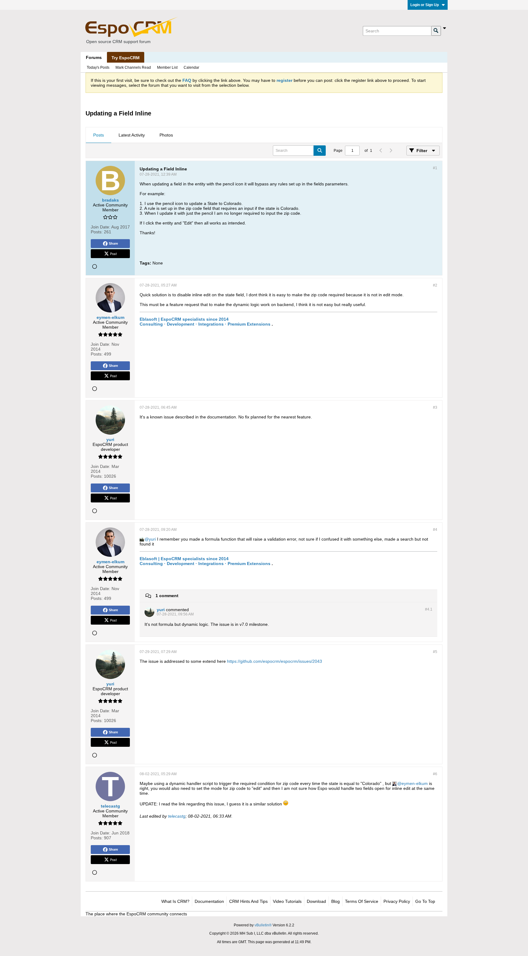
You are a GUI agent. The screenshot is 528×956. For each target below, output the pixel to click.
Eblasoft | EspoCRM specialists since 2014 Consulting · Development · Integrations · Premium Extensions (205, 322)
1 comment (167, 595)
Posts (98, 135)
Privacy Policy (396, 901)
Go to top (425, 901)
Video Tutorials (287, 901)
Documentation (209, 901)
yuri (152, 539)
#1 (435, 168)
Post (113, 253)
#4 (435, 529)
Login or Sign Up (424, 5)
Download (316, 901)
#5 (435, 652)
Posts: (97, 231)
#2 (435, 285)
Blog (335, 901)
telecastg (176, 816)
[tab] (98, 135)
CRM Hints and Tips (248, 901)
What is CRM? (175, 901)
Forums (94, 57)
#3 (435, 407)
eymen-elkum (415, 783)
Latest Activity (132, 135)
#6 (435, 774)
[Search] (436, 31)
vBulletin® (263, 925)
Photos (166, 135)
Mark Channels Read (133, 67)
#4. (428, 609)
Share (113, 243)
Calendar (191, 67)
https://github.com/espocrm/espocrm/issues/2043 (274, 661)
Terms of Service (361, 901)
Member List (167, 67)
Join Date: (100, 226)
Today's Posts (98, 67)
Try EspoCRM (126, 57)
